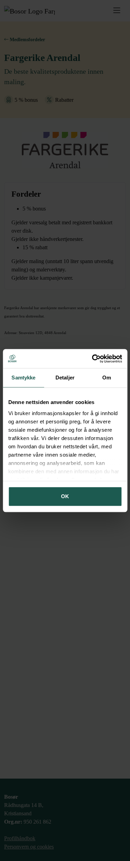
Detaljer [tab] (65, 377)
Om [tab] (106, 377)
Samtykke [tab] (23, 377)
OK (65, 496)
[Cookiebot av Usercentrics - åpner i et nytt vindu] (92, 358)
